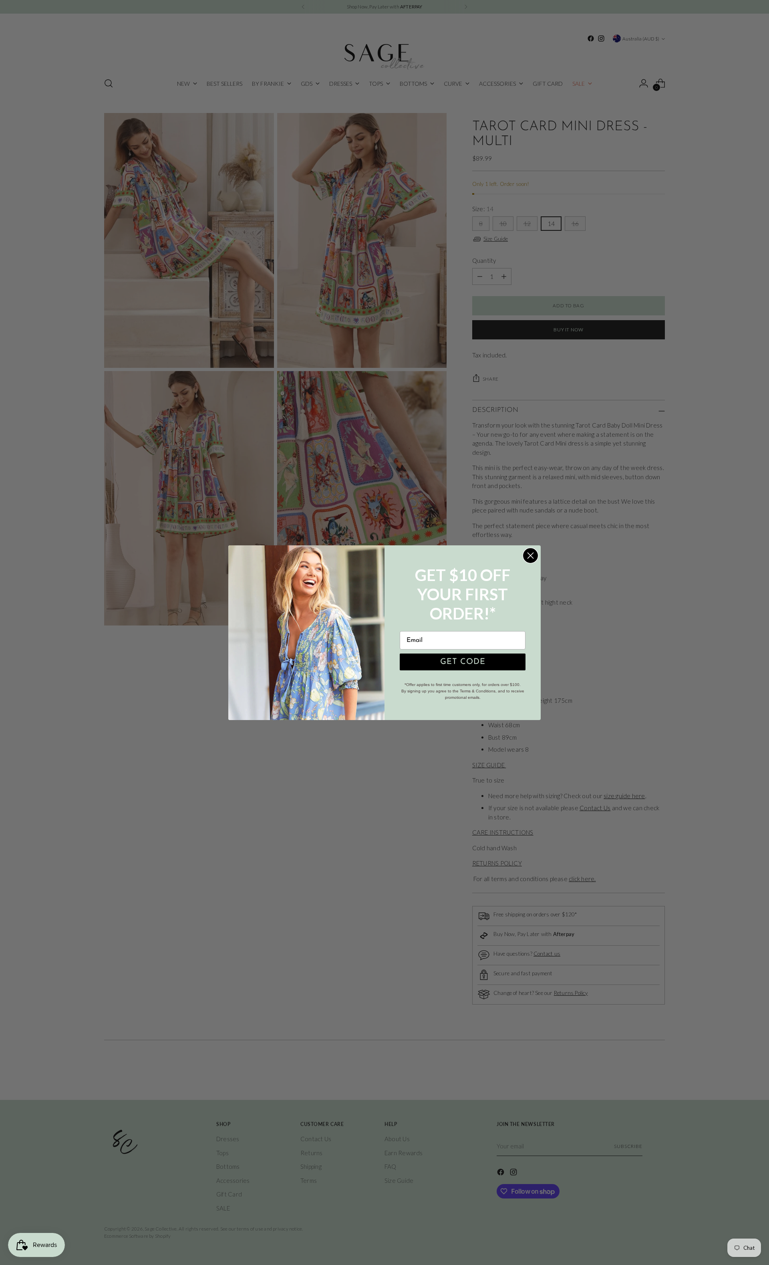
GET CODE (462, 662)
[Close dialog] (530, 556)
